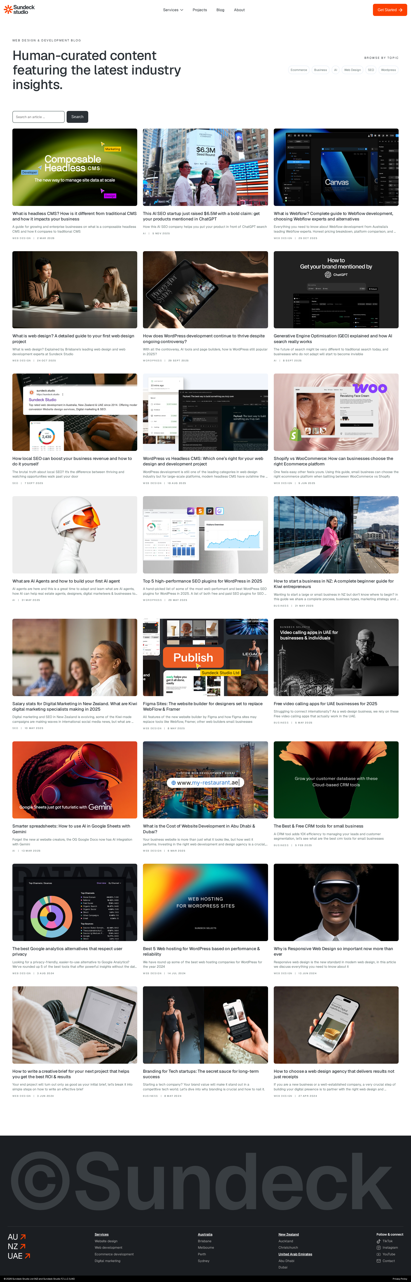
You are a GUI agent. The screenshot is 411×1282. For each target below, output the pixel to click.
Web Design (352, 70)
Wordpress (388, 70)
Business (320, 70)
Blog (220, 9)
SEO (371, 70)
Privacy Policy (400, 1278)
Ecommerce (299, 70)
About (239, 9)
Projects (200, 9)
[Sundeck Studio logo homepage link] (19, 10)
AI (335, 70)
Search (77, 117)
